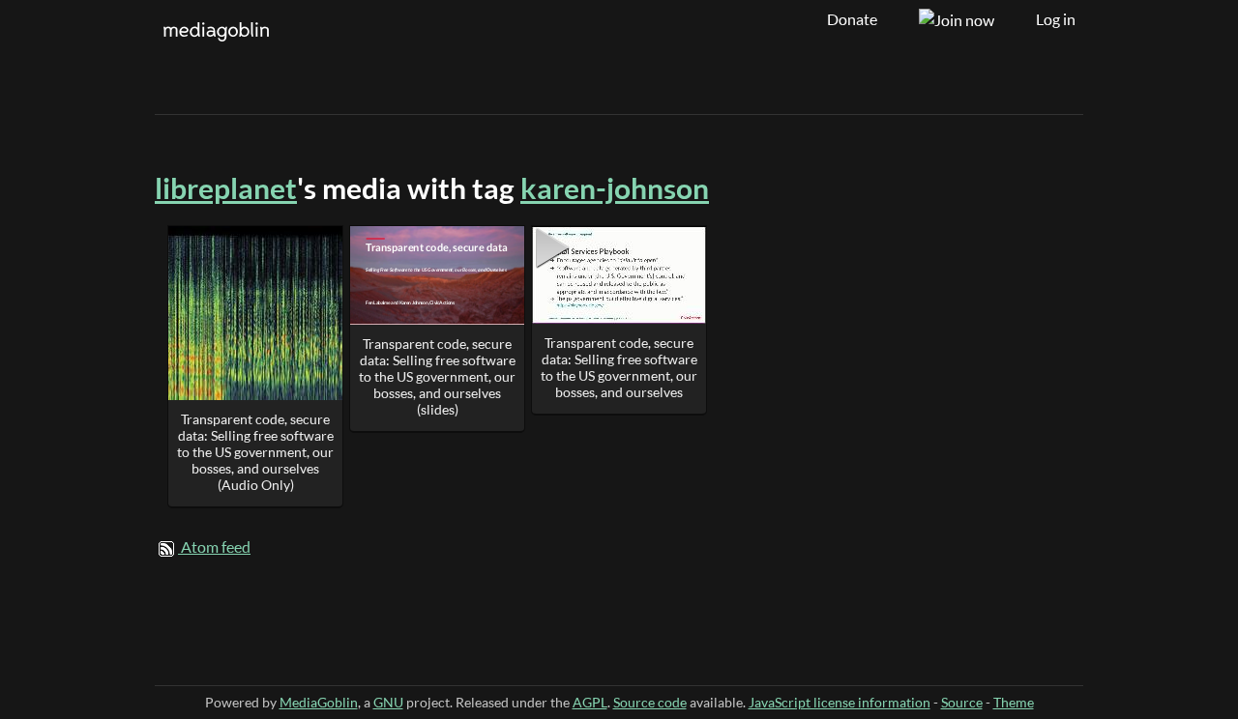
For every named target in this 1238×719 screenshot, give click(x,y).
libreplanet (226, 188)
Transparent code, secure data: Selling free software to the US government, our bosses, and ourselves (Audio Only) (255, 452)
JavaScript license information (839, 702)
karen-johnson (614, 188)
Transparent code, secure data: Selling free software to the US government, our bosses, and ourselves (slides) (437, 376)
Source (962, 702)
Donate (852, 19)
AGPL (590, 702)
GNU (388, 702)
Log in (1056, 19)
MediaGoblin (319, 702)
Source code (650, 702)
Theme (1013, 702)
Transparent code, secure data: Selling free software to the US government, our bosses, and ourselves (619, 367)
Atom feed (216, 547)
